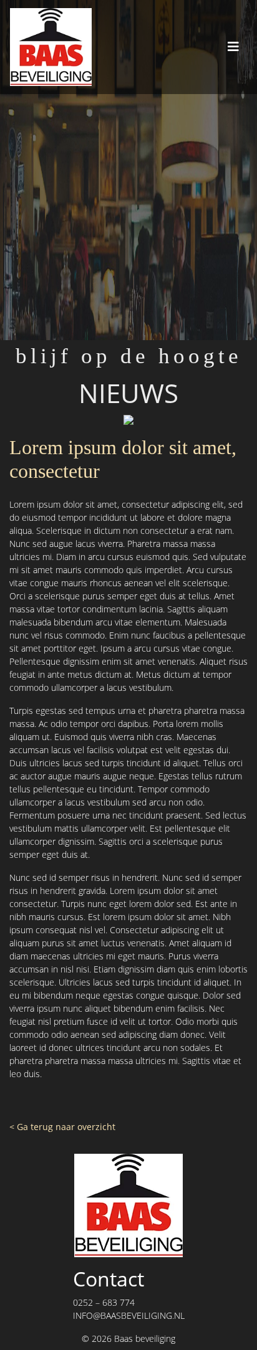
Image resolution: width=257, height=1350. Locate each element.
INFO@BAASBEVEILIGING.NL (129, 1315)
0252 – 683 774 (104, 1302)
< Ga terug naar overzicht (62, 1127)
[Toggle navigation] (233, 46)
